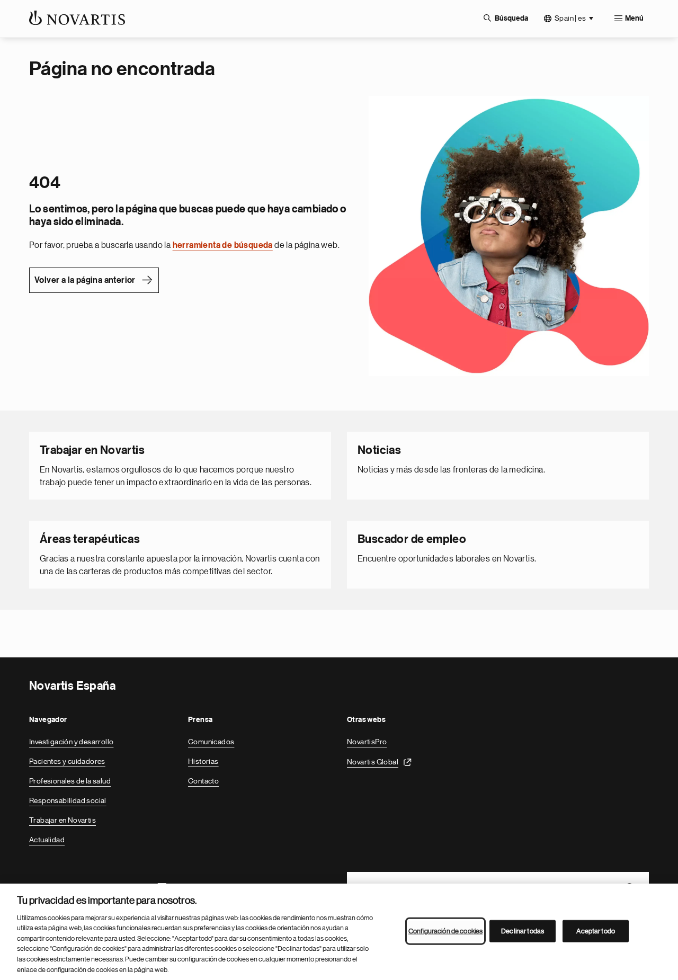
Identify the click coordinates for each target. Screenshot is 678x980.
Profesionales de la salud (70, 781)
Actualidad (47, 839)
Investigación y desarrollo (71, 741)
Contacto (203, 781)
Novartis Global (372, 761)
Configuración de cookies (445, 931)
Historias (203, 761)
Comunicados (211, 741)
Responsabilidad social (67, 800)
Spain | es (570, 18)
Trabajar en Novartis (62, 820)
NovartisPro (367, 741)
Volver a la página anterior (85, 280)
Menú (634, 18)
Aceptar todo (595, 931)
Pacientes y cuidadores (67, 761)
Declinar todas (522, 931)
